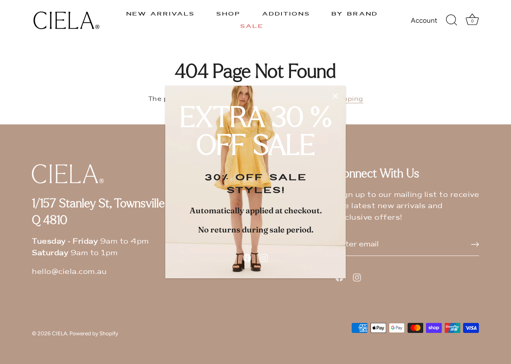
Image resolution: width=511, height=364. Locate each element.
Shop (228, 14)
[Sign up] (475, 244)
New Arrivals (160, 14)
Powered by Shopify (93, 333)
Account (424, 20)
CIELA (59, 333)
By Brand (354, 14)
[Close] (335, 96)
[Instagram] (264, 258)
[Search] (451, 20)
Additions (286, 14)
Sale (251, 26)
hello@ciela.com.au (69, 271)
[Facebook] (247, 258)
